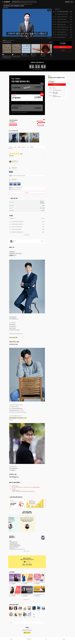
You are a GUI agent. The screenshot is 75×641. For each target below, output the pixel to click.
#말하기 (28, 4)
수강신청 (62, 47)
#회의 (15, 4)
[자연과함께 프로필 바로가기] (10, 162)
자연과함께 (14, 161)
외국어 (15, 610)
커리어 (29, 616)
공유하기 (63, 50)
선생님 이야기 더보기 (26, 551)
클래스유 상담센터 (27, 632)
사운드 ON (49, 10)
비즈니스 (29, 610)
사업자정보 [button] (63, 639)
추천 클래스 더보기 (26, 599)
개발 (34, 610)
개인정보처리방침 (29, 639)
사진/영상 (15, 616)
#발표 (13, 4)
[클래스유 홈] (7, 2)
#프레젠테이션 (25, 4)
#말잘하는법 (10, 4)
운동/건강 (38, 610)
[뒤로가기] (2, 2)
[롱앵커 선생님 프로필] (43, 538)
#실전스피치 (18, 4)
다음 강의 (48, 37)
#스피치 (4, 4)
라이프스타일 (24, 617)
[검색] (35, 1)
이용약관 (11, 639)
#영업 (31, 4)
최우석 (13, 179)
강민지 (13, 167)
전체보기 (34, 616)
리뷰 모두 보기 (27, 192)
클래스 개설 (67, 1)
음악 (10, 610)
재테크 (25, 610)
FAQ (46, 639)
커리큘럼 (27, 37)
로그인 (72, 1)
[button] (63, 11)
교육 (20, 610)
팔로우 (7, 7)
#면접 (7, 4)
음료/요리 (20, 616)
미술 (10, 616)
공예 (43, 610)
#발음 (21, 4)
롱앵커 (4, 7)
